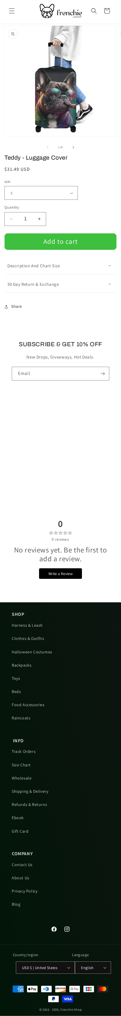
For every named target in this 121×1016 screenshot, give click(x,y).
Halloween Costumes (32, 652)
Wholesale (21, 778)
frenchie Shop (71, 1009)
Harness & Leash (27, 625)
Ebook (18, 817)
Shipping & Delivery (30, 791)
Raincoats (21, 718)
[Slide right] (73, 147)
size (7, 181)
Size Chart (21, 765)
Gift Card (20, 831)
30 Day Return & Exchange (33, 284)
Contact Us (22, 864)
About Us (20, 877)
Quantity (11, 207)
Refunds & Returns (29, 804)
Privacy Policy (24, 891)
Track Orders (24, 751)
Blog (16, 904)
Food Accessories (28, 704)
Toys (16, 678)
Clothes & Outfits (28, 638)
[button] (11, 10)
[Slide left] (47, 147)
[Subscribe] (102, 374)
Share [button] (16, 306)
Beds (16, 691)
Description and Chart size (33, 265)
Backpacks (21, 665)
